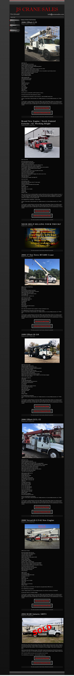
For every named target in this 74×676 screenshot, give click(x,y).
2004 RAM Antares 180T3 (33, 614)
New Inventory (12, 21)
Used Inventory (41, 116)
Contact (11, 26)
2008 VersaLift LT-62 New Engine (37, 520)
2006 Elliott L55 (29, 22)
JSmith (33, 125)
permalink (51, 116)
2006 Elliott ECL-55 (31, 419)
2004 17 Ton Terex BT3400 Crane (37, 255)
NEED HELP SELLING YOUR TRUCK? (41, 224)
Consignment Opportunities (14, 31)
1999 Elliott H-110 (30, 334)
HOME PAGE (13, 17)
